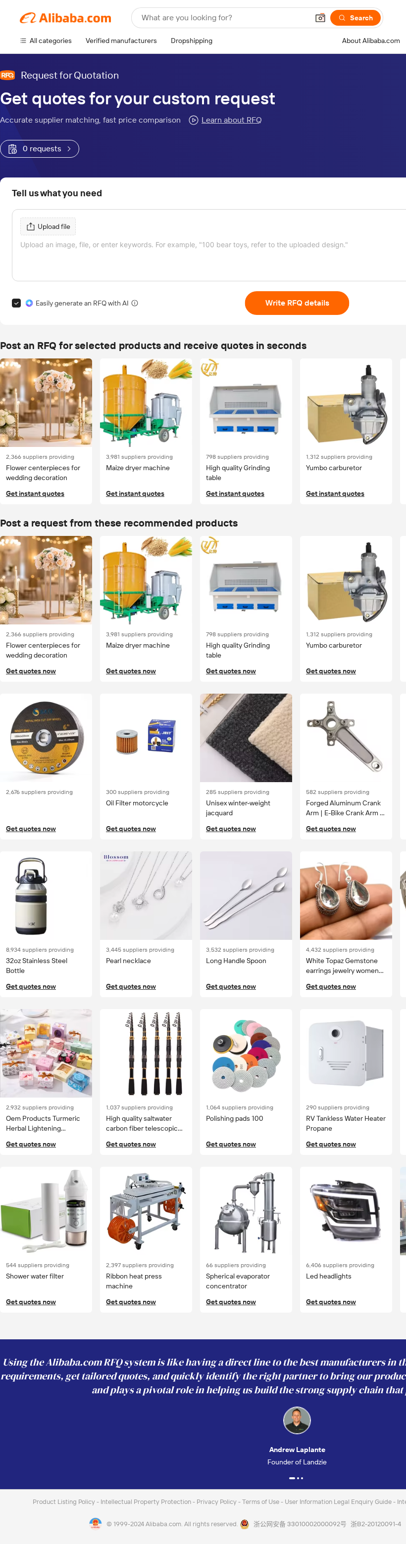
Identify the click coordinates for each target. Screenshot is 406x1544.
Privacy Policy (217, 1501)
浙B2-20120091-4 (376, 1524)
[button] (320, 18)
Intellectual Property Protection (147, 1501)
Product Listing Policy (65, 1501)
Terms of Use (261, 1501)
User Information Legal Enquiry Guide (338, 1501)
